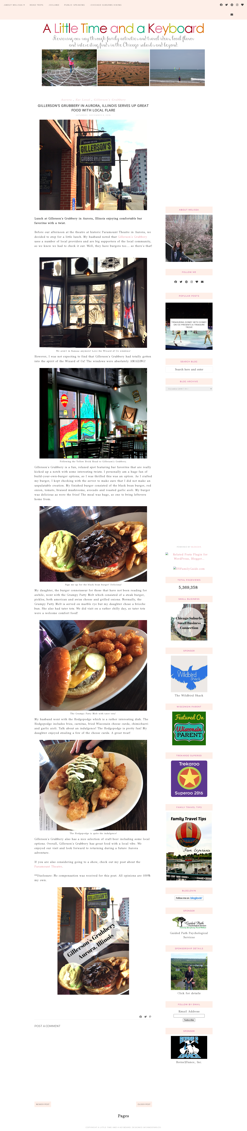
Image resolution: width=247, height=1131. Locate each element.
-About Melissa (13, 5)
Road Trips (36, 5)
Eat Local (83, 99)
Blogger (196, 547)
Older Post (144, 1104)
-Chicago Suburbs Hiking (106, 5)
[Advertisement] (189, 150)
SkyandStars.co (152, 1127)
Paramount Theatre (48, 866)
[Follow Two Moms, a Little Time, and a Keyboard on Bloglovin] (189, 899)
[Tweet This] (146, 1017)
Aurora (67, 99)
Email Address (189, 1011)
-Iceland (53, 5)
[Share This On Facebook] (141, 1017)
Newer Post (42, 1104)
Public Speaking (74, 5)
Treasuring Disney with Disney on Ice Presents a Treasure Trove (189, 324)
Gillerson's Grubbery (110, 99)
